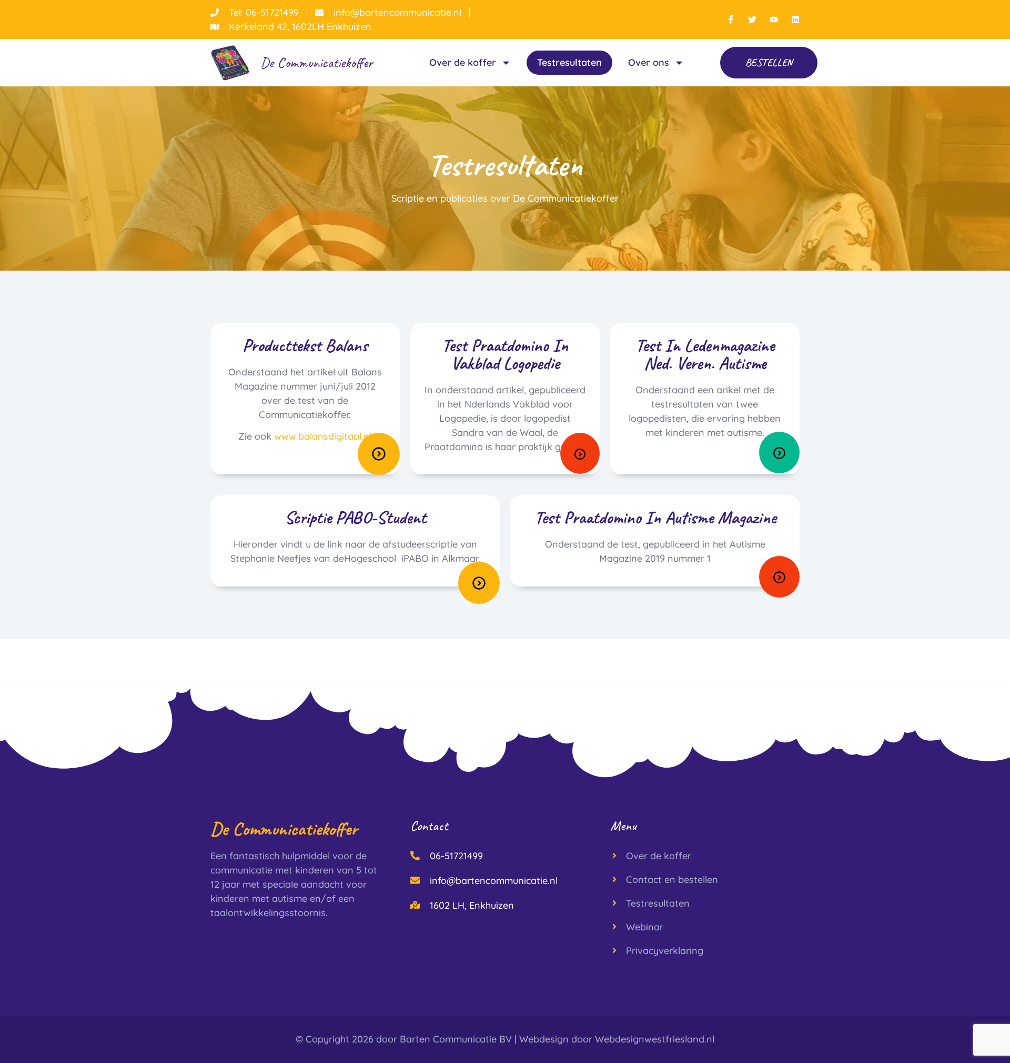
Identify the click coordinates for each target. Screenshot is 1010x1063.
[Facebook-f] (730, 19)
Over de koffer (462, 62)
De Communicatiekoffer (316, 62)
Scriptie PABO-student (355, 517)
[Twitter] (752, 19)
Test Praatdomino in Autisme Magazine (655, 517)
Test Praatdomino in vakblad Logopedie (505, 354)
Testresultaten (569, 62)
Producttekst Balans (305, 345)
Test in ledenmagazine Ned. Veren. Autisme (704, 354)
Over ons (648, 62)
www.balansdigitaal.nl (322, 436)
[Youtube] (774, 19)
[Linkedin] (795, 19)
